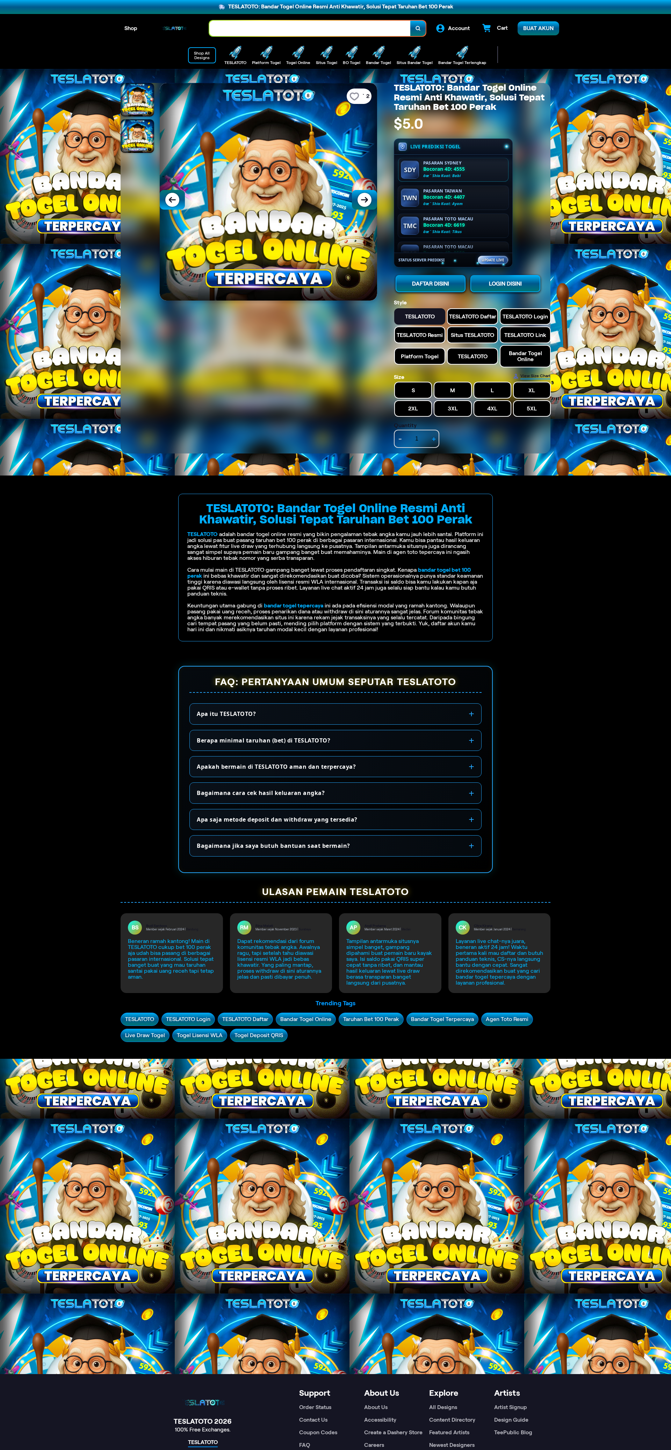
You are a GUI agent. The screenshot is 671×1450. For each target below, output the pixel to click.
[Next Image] (364, 200)
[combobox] (310, 28)
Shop (130, 28)
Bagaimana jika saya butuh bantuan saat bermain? (273, 846)
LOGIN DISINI (505, 284)
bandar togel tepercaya (293, 605)
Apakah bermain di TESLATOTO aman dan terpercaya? (276, 766)
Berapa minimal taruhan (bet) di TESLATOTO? (263, 740)
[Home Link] (173, 28)
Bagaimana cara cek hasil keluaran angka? (261, 793)
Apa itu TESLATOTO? (226, 714)
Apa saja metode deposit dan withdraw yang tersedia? (277, 819)
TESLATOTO (202, 534)
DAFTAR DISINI (430, 284)
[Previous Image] (172, 200)
